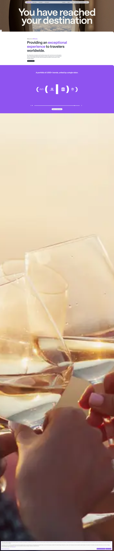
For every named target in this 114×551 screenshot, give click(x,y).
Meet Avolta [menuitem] (34, 2)
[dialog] (56, 545)
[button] (1, 31)
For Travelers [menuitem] (47, 2)
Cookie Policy (13, 546)
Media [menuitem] (69, 2)
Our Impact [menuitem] (40, 2)
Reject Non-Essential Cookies (101, 548)
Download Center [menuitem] (77, 2)
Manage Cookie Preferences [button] (5, 548)
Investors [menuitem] (63, 2)
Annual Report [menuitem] (82, 2)
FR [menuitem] (86, 2)
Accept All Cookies (108, 548)
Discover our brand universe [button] (57, 109)
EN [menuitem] (85, 2)
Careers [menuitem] (73, 2)
